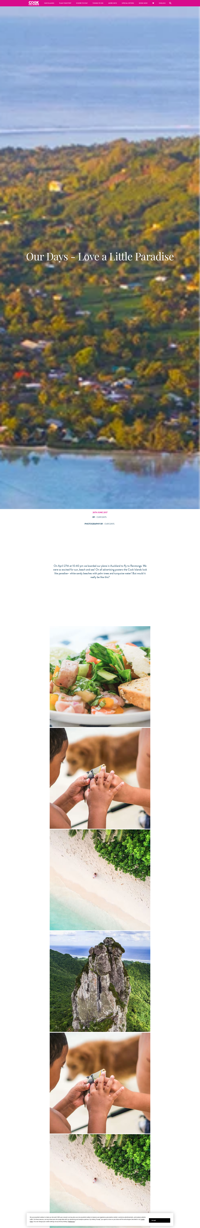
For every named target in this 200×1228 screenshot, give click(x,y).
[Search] (170, 3)
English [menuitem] (162, 3)
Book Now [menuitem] (143, 3)
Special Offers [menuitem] (128, 3)
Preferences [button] (71, 1221)
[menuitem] (153, 3)
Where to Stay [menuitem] (82, 3)
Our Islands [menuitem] (49, 3)
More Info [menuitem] (112, 3)
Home (34, 3)
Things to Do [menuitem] (98, 3)
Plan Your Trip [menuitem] (65, 3)
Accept (154, 1220)
